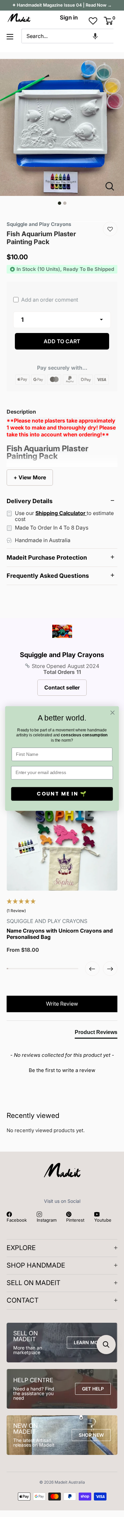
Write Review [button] (62, 1003)
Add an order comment (49, 299)
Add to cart (62, 341)
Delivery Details (30, 501)
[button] (95, 36)
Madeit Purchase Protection (47, 557)
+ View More (30, 477)
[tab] (96, 1034)
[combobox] (67, 36)
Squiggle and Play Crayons (62, 654)
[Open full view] (112, 186)
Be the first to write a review (62, 1070)
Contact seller (62, 687)
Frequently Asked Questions (48, 575)
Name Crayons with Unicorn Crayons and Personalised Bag (60, 934)
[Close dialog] (112, 712)
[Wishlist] (110, 229)
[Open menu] (10, 36)
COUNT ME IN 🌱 (62, 793)
